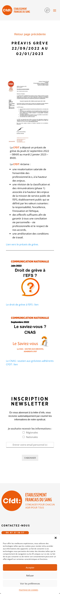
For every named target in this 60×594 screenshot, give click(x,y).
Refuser (30, 575)
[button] (55, 537)
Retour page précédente (30, 34)
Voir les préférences (30, 583)
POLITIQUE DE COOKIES (28, 590)
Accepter (30, 567)
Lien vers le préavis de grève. (22, 244)
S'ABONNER (30, 457)
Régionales (32, 432)
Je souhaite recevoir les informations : (30, 428)
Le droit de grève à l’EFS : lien (22, 304)
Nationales (32, 437)
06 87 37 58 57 (15, 533)
